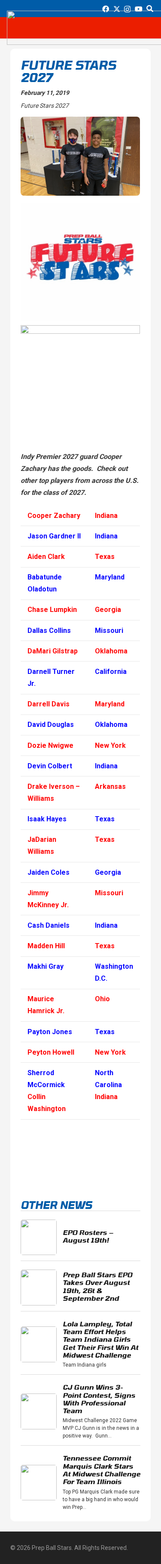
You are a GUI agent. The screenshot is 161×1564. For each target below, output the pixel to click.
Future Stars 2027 (45, 105)
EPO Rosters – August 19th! (88, 1236)
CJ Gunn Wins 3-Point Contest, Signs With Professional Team (99, 1398)
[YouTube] (139, 9)
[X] (116, 9)
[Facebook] (105, 9)
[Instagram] (127, 9)
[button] (150, 8)
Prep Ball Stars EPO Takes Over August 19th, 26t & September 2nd (97, 1286)
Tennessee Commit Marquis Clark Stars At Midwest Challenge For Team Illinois (101, 1469)
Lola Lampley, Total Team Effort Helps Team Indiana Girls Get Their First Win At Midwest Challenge (100, 1339)
